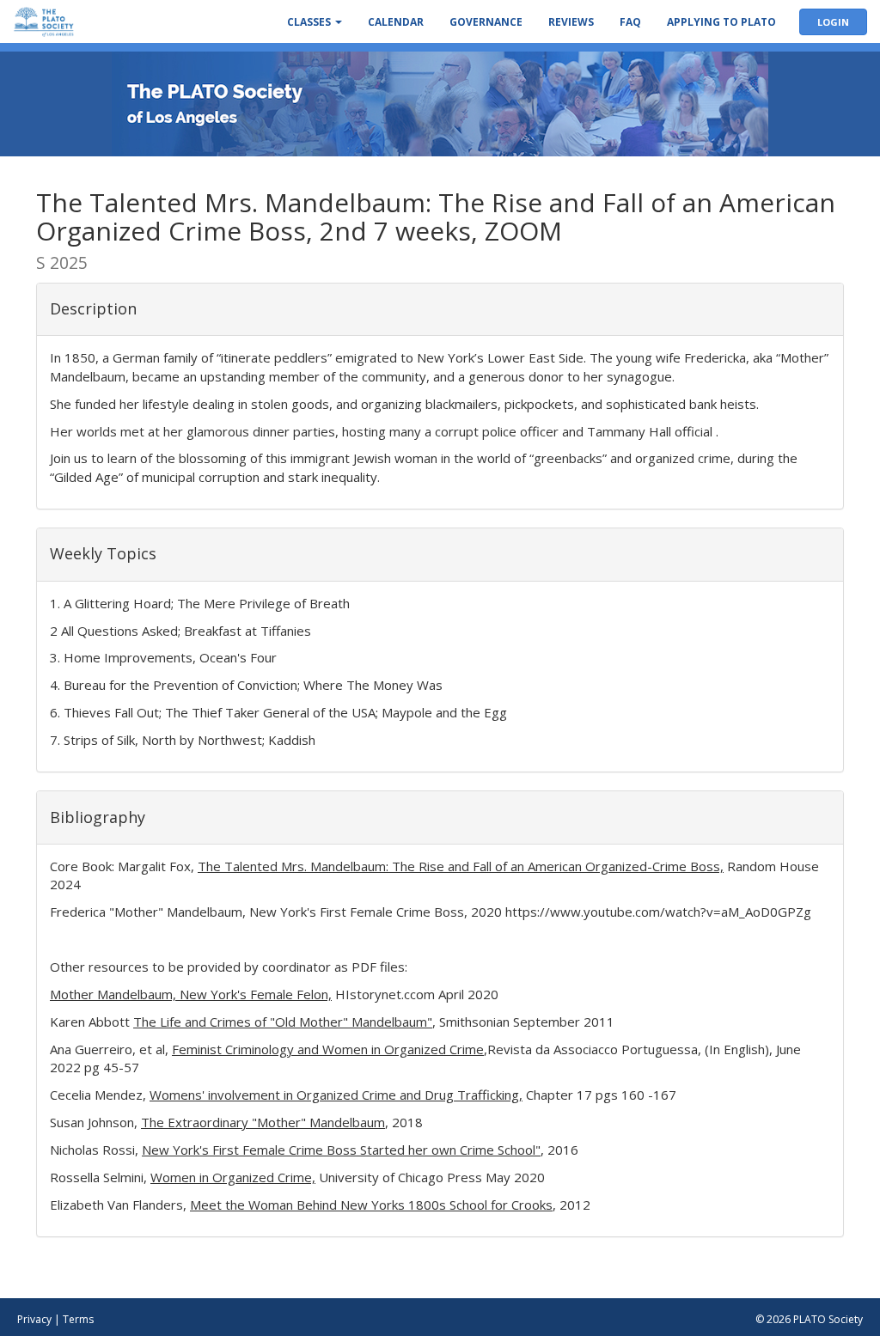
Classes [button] (310, 22)
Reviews (571, 22)
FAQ (630, 22)
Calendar (396, 22)
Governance (485, 22)
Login (833, 21)
